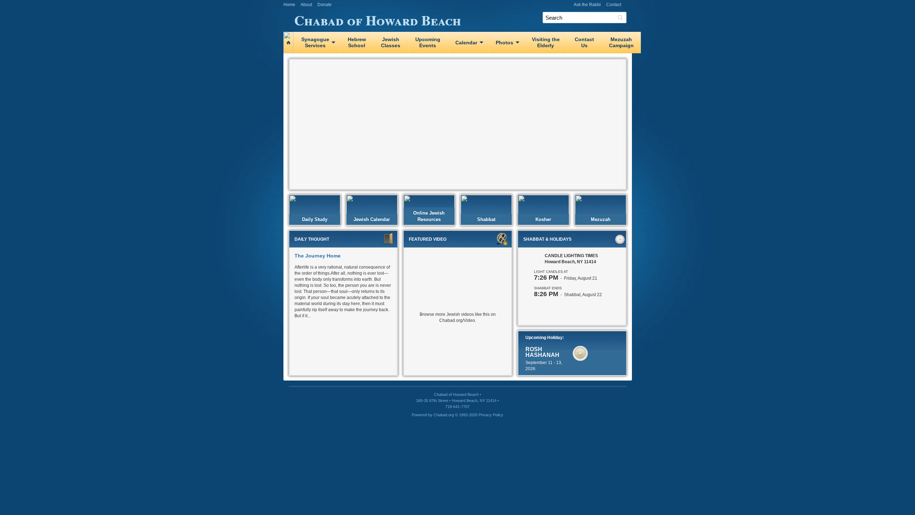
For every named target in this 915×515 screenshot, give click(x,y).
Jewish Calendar (371, 219)
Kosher (543, 219)
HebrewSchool (357, 42)
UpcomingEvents (427, 42)
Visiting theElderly (546, 42)
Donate (324, 4)
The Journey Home (318, 256)
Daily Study (314, 219)
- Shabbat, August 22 (568, 294)
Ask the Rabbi (587, 4)
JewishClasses (390, 42)
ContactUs (584, 42)
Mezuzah (600, 219)
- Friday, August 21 (565, 278)
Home (289, 4)
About (306, 4)
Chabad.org (444, 415)
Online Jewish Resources (429, 216)
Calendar (466, 42)
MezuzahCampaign (621, 42)
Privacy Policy (491, 415)
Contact (613, 4)
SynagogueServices (315, 42)
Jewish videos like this (468, 314)
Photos (504, 42)
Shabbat (486, 219)
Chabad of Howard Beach (377, 19)
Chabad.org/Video (457, 320)
